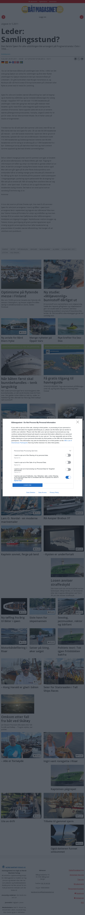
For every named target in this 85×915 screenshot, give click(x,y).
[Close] (78, 423)
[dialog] (42, 457)
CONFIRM (27, 485)
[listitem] (42, 451)
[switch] (68, 455)
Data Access (42, 492)
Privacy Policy (54, 492)
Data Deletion (30, 492)
